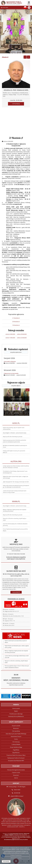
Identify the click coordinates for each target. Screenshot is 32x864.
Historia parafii (16, 708)
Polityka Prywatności (16, 855)
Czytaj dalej (15, 592)
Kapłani (16, 711)
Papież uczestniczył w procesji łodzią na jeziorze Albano (16, 641)
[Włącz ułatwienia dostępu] (30, 7)
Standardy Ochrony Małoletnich (16, 716)
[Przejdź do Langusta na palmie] (16, 696)
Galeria (16, 778)
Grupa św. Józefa (16, 725)
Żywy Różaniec (16, 752)
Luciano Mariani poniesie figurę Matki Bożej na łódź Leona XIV (17, 656)
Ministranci (16, 728)
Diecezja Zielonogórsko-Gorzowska (16, 770)
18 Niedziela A (16, 325)
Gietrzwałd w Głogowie (10, 361)
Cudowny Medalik (16, 744)
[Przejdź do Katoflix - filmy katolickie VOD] (26, 696)
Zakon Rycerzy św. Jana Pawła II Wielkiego (16, 733)
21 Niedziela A (16, 137)
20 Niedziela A (16, 321)
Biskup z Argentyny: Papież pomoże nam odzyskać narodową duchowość (16, 651)
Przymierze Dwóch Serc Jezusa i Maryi (16, 755)
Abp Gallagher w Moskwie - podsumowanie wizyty (14, 432)
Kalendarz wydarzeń (17, 350)
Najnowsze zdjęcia (16, 383)
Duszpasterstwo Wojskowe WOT (16, 760)
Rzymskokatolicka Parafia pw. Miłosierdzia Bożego (14, 3)
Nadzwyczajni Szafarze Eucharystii (16, 758)
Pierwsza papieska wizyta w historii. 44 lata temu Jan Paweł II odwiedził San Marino (17, 666)
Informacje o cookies (16, 858)
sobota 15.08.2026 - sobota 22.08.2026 (16, 337)
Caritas (16, 739)
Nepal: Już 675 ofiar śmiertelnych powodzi (12, 436)
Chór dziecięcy (16, 742)
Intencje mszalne (16, 330)
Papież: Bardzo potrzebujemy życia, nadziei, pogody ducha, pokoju (17, 646)
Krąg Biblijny (16, 750)
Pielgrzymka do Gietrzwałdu (11, 373)
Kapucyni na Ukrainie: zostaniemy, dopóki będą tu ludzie (16, 661)
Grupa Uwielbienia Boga (16, 747)
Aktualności (5, 57)
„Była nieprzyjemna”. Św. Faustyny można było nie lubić (16, 481)
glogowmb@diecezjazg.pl (17, 796)
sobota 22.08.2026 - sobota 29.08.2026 (16, 334)
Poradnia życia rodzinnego (16, 714)
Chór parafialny (16, 731)
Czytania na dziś (16, 772)
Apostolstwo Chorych (16, 736)
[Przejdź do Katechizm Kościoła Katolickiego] (5, 696)
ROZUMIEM (6, 861)
